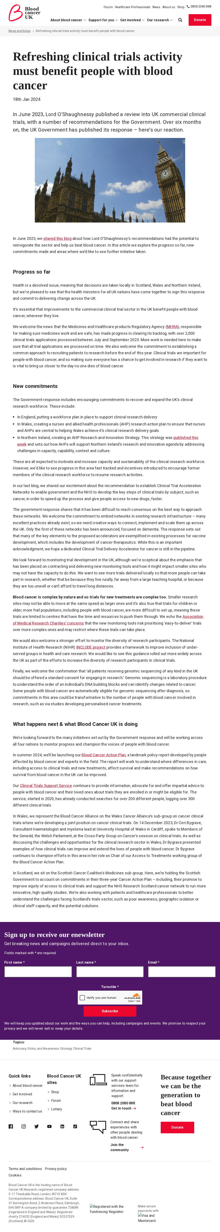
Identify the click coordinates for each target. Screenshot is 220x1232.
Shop (181, 7)
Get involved (130, 20)
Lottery (56, 1109)
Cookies (15, 1175)
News (156, 7)
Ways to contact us (27, 1111)
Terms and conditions (25, 1169)
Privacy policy (56, 1169)
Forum (108, 7)
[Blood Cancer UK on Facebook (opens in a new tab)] (15, 1126)
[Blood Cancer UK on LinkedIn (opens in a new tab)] (66, 1126)
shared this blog (57, 238)
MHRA (172, 326)
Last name (86, 962)
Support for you (101, 20)
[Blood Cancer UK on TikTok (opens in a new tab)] (79, 1126)
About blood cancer (66, 20)
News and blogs (20, 31)
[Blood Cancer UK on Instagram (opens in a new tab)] (27, 1126)
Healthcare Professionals (132, 7)
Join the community (119, 1147)
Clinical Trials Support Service (46, 785)
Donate (200, 20)
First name (14, 962)
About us (168, 7)
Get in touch (121, 1108)
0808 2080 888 (201, 6)
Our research (158, 20)
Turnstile (110, 987)
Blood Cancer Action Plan (104, 755)
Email (153, 962)
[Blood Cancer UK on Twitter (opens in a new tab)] (40, 1126)
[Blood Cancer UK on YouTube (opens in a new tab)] (53, 1126)
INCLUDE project (90, 647)
